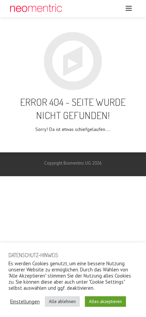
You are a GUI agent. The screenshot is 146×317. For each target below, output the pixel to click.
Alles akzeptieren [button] (105, 301)
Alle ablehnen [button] (62, 301)
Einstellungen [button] (25, 302)
